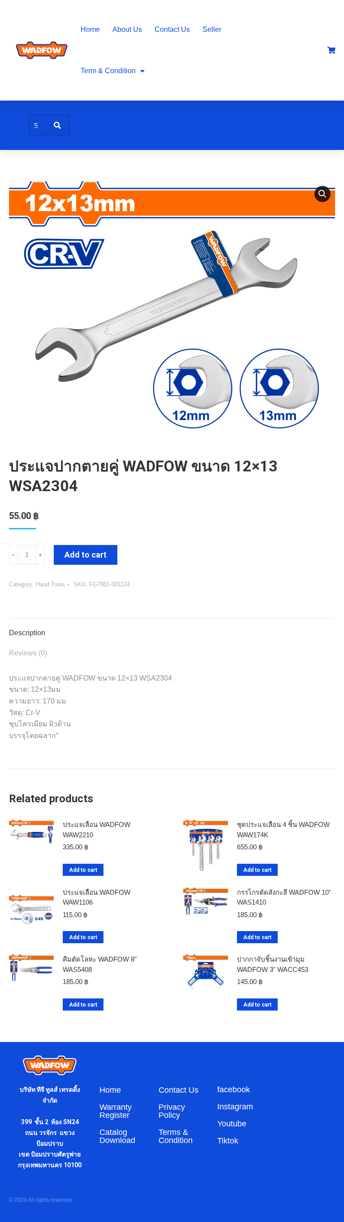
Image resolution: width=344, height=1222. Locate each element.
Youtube (231, 1123)
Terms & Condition (176, 1136)
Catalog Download (117, 1136)
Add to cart (85, 554)
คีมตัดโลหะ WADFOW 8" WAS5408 (100, 964)
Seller (211, 29)
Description (27, 633)
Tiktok (227, 1140)
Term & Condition (108, 71)
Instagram (235, 1106)
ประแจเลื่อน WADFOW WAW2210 (96, 830)
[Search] (57, 125)
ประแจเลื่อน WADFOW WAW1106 (96, 897)
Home (90, 29)
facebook (233, 1089)
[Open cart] (331, 50)
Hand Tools (50, 584)
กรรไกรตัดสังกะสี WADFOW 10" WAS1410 (284, 897)
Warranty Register (115, 1111)
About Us (127, 29)
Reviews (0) (28, 653)
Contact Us (172, 29)
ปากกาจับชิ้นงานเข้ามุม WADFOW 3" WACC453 (272, 964)
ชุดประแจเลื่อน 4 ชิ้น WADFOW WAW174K (283, 830)
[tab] (172, 628)
